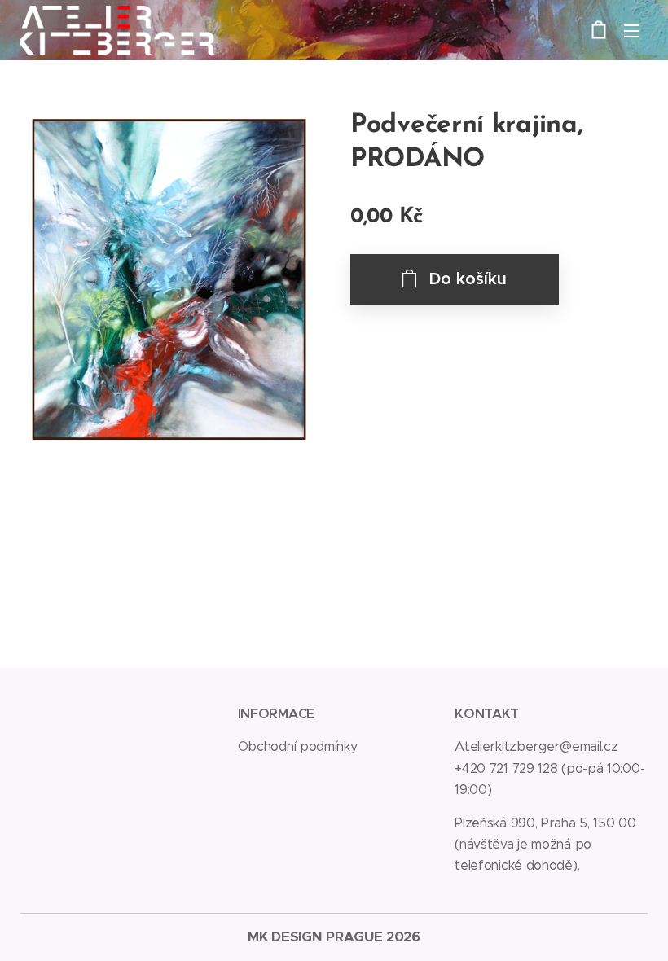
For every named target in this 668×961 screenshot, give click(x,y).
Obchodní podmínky (298, 746)
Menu (631, 30)
